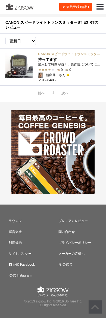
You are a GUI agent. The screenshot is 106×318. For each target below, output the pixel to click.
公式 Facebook (23, 264)
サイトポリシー (20, 254)
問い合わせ (66, 232)
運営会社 (15, 232)
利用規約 (15, 243)
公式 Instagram (20, 275)
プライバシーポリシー (74, 243)
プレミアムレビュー (73, 221)
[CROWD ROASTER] (53, 152)
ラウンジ (15, 221)
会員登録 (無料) (77, 7)
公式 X (67, 264)
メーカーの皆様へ (71, 254)
